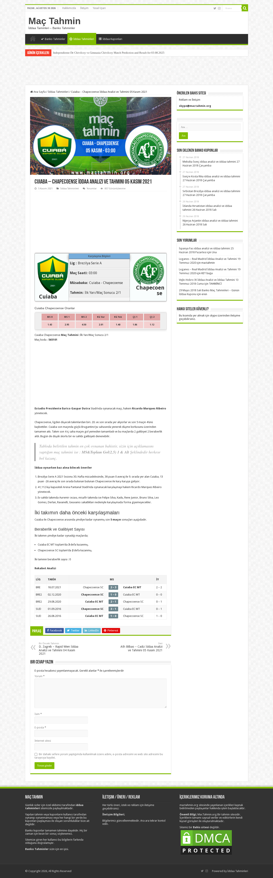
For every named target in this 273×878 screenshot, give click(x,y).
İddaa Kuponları (112, 39)
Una (214, 252)
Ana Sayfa (32, 38)
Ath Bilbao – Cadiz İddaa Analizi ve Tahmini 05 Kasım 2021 (142, 647)
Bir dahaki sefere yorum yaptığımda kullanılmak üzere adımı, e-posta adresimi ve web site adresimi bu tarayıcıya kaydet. (99, 756)
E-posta (40, 727)
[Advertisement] (136, 71)
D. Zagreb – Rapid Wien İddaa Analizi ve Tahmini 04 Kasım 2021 (58, 648)
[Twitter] (215, 8)
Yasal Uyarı (99, 8)
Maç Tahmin (54, 21)
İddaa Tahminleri (83, 39)
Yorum (40, 676)
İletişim (84, 8)
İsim (38, 714)
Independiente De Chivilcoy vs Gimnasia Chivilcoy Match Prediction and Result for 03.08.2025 (108, 52)
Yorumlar (92, 188)
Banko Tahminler (55, 39)
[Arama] (245, 8)
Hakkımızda (69, 8)
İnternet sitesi (43, 740)
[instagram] (219, 8)
